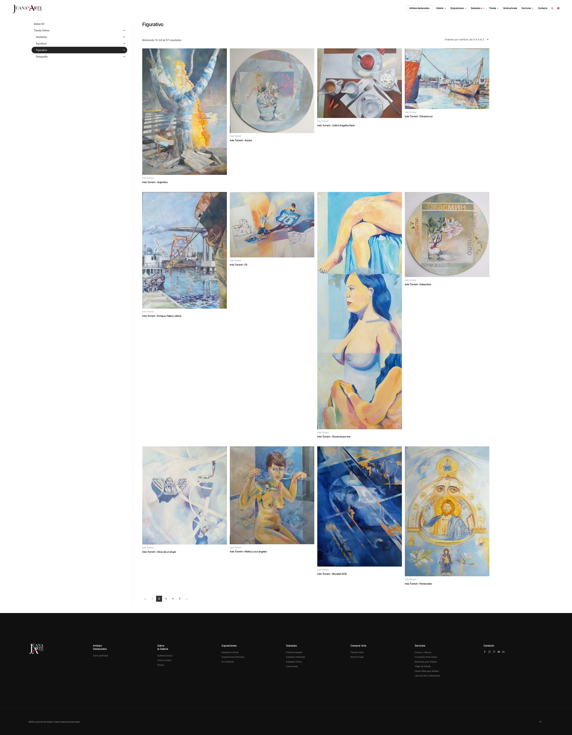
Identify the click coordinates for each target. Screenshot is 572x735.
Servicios (526, 8)
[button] (444, 8)
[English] (559, 8)
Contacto (489, 645)
